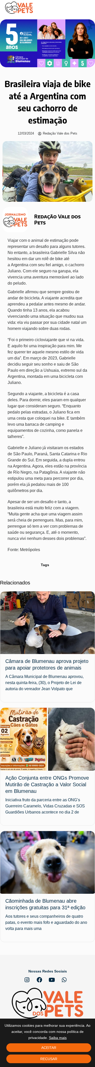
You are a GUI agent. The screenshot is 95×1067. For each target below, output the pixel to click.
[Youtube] (52, 979)
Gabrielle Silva (63, 252)
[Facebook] (39, 979)
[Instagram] (27, 979)
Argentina (19, 265)
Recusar (48, 1059)
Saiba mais (58, 1038)
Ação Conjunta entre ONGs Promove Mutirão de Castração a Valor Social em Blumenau (47, 784)
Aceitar (48, 1048)
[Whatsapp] (64, 979)
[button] (86, 8)
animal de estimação (49, 240)
